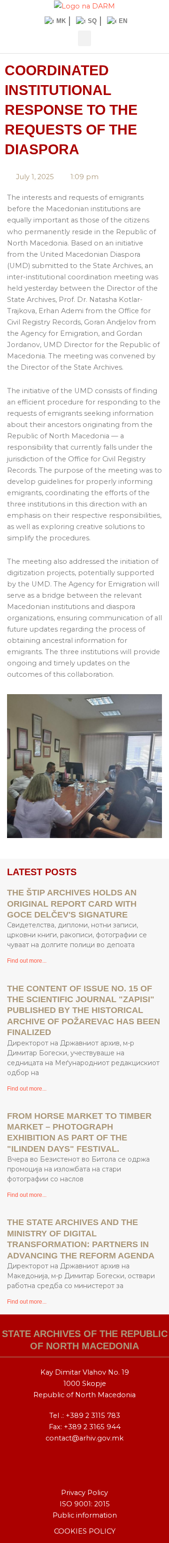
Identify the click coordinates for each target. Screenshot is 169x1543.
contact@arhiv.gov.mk (84, 1438)
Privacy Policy (84, 1492)
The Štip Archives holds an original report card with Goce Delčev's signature (72, 903)
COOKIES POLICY (84, 1531)
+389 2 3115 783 (93, 1415)
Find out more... (26, 960)
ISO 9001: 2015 (85, 1504)
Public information (85, 1515)
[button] (84, 38)
